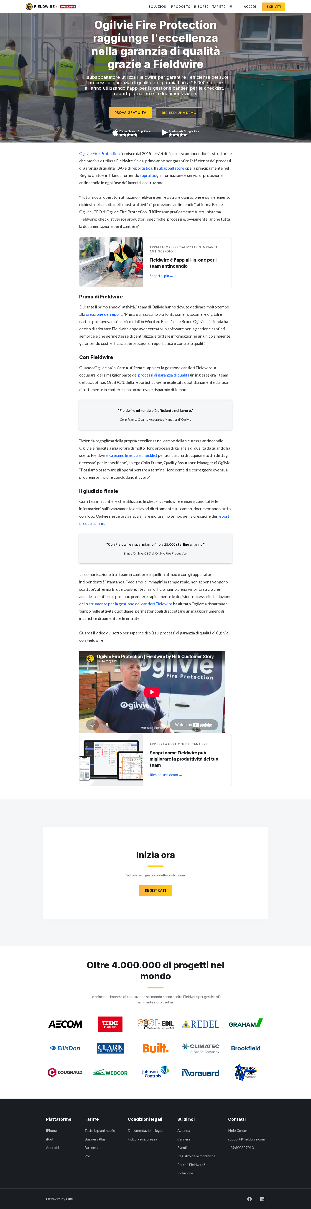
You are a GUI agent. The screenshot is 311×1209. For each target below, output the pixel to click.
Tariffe (218, 6)
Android (52, 1147)
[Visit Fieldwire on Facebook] (249, 1199)
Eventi (182, 1147)
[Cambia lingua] (231, 7)
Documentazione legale (146, 1130)
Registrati (155, 890)
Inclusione (185, 1173)
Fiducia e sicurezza (142, 1139)
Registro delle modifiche (196, 1156)
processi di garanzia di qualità (163, 374)
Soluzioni (158, 6)
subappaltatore (170, 168)
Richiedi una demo (179, 113)
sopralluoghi (151, 175)
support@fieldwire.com (246, 1139)
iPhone (51, 1130)
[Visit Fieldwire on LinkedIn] (262, 1199)
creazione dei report (104, 314)
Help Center (237, 1130)
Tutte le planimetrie (99, 1130)
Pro (87, 1156)
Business (91, 1147)
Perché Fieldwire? (191, 1164)
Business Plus (94, 1139)
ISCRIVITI (273, 6)
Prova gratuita (130, 112)
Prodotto (180, 6)
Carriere (183, 1139)
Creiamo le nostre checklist (133, 455)
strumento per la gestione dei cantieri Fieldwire (130, 603)
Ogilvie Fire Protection (99, 153)
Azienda (183, 1130)
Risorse (201, 6)
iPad (49, 1139)
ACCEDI (250, 6)
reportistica (141, 168)
